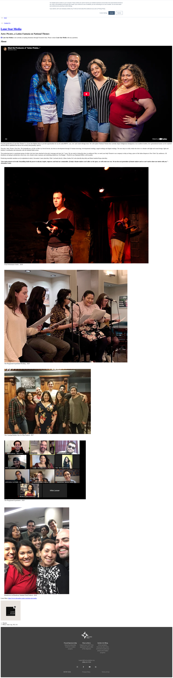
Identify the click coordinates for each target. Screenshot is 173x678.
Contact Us (7, 23)
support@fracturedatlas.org (87, 660)
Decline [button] (119, 13)
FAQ (5, 18)
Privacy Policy (86, 672)
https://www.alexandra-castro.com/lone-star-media (22, 598)
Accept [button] (111, 13)
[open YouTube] (89, 667)
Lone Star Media (11, 29)
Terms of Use (105, 672)
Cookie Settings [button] (103, 13)
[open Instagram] (77, 667)
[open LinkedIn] (95, 667)
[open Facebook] (83, 667)
